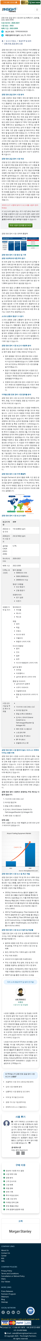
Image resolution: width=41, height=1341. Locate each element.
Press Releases (7, 1291)
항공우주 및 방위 (25, 41)
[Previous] (17, 1153)
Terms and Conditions (10, 1273)
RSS (2, 1258)
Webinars (5, 1297)
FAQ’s (3, 1279)
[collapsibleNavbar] (37, 9)
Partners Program (8, 1294)
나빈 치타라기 (20, 999)
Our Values (5, 1281)
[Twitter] (8, 1314)
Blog (3, 1299)
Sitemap (4, 1302)
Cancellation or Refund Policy (12, 1276)
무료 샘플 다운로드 (9, 2)
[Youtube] (18, 1314)
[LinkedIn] (13, 1314)
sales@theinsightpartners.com (24, 1333)
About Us (5, 1250)
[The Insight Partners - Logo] (10, 9)
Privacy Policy (6, 1271)
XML (3, 1261)
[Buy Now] (31, 2)
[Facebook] (3, 1314)
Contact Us (5, 1253)
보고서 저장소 (11, 41)
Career (4, 1256)
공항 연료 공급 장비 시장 (13, 43)
